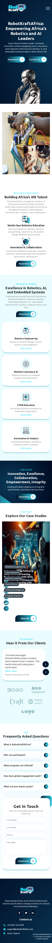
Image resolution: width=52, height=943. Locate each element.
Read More (13, 59)
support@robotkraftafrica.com (20, 929)
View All (25, 618)
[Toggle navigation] (48, 8)
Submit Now (23, 861)
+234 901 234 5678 (15, 925)
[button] (45, 664)
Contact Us (34, 59)
